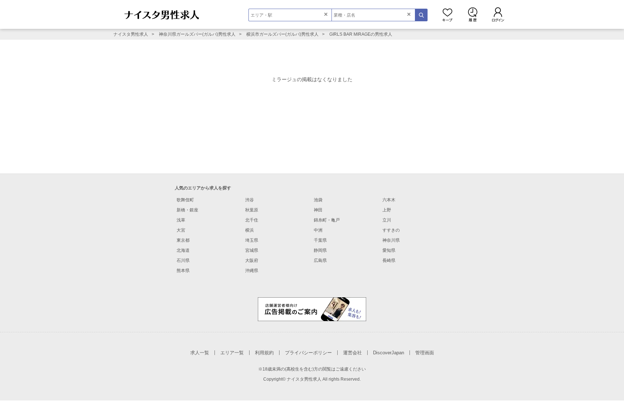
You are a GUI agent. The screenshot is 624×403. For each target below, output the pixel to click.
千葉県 (320, 240)
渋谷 (249, 199)
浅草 (181, 220)
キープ (447, 14)
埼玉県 (251, 240)
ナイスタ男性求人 (130, 34)
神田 (318, 210)
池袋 (318, 199)
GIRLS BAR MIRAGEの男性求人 (360, 34)
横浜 (249, 230)
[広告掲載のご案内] (312, 309)
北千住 (251, 220)
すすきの (391, 230)
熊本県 (183, 270)
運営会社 (352, 352)
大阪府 (251, 260)
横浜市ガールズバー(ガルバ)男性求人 (282, 34)
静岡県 (320, 250)
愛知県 (388, 250)
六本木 (388, 199)
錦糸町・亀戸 (327, 220)
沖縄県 (251, 270)
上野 (386, 210)
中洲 (318, 230)
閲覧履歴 (473, 14)
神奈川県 (391, 240)
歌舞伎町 (185, 199)
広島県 (320, 260)
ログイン (498, 14)
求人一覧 (199, 352)
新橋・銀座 (187, 210)
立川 (386, 220)
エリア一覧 (232, 352)
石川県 (183, 260)
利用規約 (264, 352)
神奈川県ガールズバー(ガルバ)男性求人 (197, 34)
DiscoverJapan (388, 352)
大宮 (181, 230)
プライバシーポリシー (308, 352)
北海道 (183, 250)
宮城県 (251, 250)
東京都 (183, 240)
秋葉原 (251, 210)
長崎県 (388, 260)
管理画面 (424, 352)
